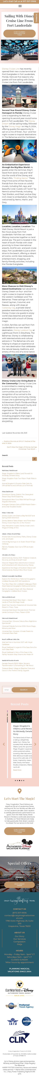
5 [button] (23, 780)
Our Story (19, 936)
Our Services (19, 939)
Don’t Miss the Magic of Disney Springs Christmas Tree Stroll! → (22, 448)
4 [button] (21, 780)
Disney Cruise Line (10, 69)
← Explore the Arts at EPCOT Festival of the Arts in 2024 (18, 442)
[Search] (34, 459)
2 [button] (17, 780)
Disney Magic (15, 126)
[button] (24, 689)
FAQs (19, 944)
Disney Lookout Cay (23, 330)
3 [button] (19, 780)
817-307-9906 (29, 1)
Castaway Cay (8, 308)
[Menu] (20, 6)
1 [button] (15, 780)
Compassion (19, 942)
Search (5, 455)
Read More (13, 770)
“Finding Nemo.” (20, 178)
